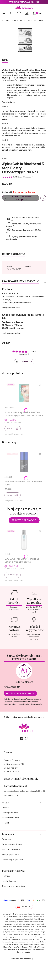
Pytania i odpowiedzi (11, 849)
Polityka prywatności (11, 854)
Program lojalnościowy (12, 844)
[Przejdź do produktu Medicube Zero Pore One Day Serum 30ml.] (24, 462)
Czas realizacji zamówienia (13, 886)
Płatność (6, 876)
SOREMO (5, 21)
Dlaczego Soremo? (10, 812)
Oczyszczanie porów (34, 21)
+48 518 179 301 (11, 795)
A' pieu (4, 158)
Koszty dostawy (9, 881)
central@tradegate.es (11, 333)
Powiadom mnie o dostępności (22, 198)
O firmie (5, 807)
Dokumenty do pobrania (12, 859)
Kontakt (5, 822)
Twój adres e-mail (13, 687)
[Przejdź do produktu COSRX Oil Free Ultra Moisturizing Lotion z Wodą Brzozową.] (24, 539)
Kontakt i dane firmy (10, 817)
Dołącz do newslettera (20, 693)
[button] (3, 13)
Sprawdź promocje (24, 520)
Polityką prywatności (34, 704)
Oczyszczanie (17, 21)
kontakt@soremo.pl (15, 785)
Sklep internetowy (21, 959)
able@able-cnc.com (11, 307)
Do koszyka (11, 428)
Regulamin (30, 699)
